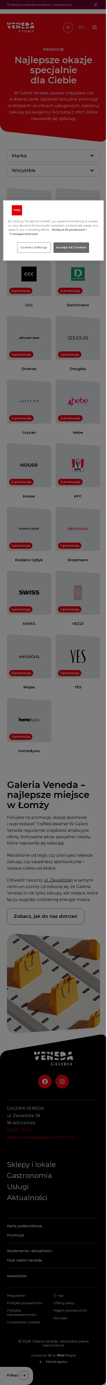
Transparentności (23, 234)
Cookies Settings (34, 247)
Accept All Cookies (71, 247)
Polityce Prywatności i (69, 229)
